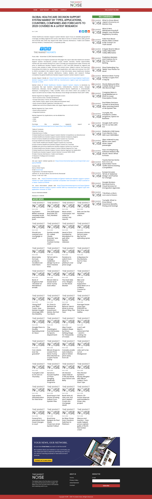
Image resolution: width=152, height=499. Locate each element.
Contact (72, 485)
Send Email (39, 170)
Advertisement (74, 483)
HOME (35, 10)
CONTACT (64, 10)
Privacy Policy (74, 480)
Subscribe (106, 486)
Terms (72, 478)
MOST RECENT (44, 10)
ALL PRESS (55, 10)
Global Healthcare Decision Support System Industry (61, 85)
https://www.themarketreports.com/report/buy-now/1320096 (51, 126)
